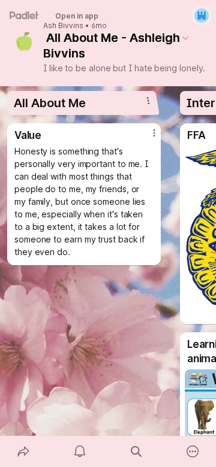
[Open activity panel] (80, 451)
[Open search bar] (136, 451)
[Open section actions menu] (148, 101)
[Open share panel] (23, 451)
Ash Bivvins (63, 26)
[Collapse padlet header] (185, 37)
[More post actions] (146, 137)
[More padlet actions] (193, 451)
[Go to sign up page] (201, 15)
